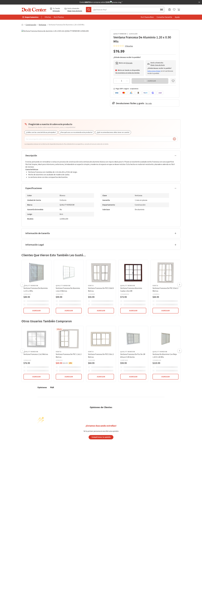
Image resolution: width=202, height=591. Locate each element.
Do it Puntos (59, 17)
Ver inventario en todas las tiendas (127, 73)
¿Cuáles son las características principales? (41, 132)
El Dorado (56, 11)
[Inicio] (23, 25)
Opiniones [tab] (42, 387)
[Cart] (179, 9)
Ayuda (177, 17)
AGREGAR (36, 310)
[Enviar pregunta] (174, 139)
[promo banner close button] (199, 2)
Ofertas (48, 17)
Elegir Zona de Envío (74, 11)
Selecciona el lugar (154, 71)
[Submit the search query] (88, 9)
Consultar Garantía (164, 17)
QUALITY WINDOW (119, 34)
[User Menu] (169, 9)
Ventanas (42, 24)
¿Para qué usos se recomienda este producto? (76, 132)
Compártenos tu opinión (101, 437)
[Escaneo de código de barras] (161, 9)
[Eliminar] (116, 81)
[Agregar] (127, 81)
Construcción (31, 24)
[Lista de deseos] (174, 10)
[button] (22, 285)
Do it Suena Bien (147, 17)
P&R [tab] (52, 387)
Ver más (148, 103)
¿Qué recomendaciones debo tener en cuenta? (113, 132)
